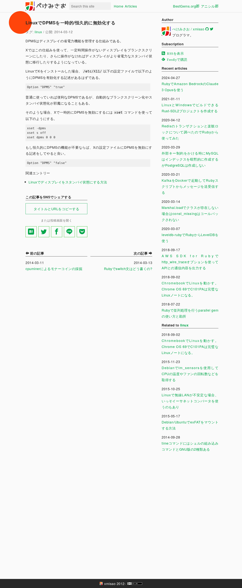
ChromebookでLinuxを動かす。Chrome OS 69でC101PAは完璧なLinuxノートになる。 (190, 288)
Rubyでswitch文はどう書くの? (128, 268)
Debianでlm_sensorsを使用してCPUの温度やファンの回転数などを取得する (190, 373)
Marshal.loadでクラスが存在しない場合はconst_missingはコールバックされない (190, 213)
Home (118, 6)
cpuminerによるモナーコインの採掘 (54, 268)
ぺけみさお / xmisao (188, 28)
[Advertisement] (121, 217)
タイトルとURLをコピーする (56, 208)
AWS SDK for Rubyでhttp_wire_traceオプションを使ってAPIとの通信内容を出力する (190, 261)
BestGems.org (184, 6)
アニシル (208, 6)
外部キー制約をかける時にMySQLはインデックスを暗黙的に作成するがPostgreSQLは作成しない (190, 159)
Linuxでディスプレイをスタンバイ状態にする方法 (68, 181)
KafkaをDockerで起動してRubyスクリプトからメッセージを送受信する (190, 186)
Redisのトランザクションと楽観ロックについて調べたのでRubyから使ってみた (190, 131)
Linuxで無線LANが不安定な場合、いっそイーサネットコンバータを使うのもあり (190, 400)
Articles (131, 6)
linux (38, 31)
